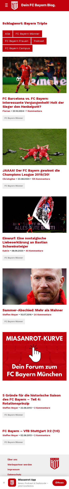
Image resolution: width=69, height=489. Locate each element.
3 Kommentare (42, 408)
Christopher (9, 179)
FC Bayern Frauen (16, 41)
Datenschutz (14, 474)
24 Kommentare (42, 314)
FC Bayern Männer (28, 33)
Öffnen (59, 482)
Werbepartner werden (20, 464)
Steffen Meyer (10, 314)
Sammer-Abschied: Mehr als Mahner (33, 310)
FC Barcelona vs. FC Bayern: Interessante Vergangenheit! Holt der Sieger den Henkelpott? (33, 102)
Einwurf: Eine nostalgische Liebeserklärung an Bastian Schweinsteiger (25, 242)
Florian (6, 111)
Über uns (12, 459)
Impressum (14, 469)
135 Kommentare (41, 179)
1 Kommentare (34, 111)
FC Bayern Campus (17, 48)
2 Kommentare (42, 435)
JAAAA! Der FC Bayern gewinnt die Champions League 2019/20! (31, 172)
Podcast (39, 41)
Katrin (6, 250)
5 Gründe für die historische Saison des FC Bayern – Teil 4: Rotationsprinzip (32, 399)
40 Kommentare (34, 250)
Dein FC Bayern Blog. (38, 5)
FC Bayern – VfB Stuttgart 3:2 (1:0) (31, 431)
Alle (7, 33)
